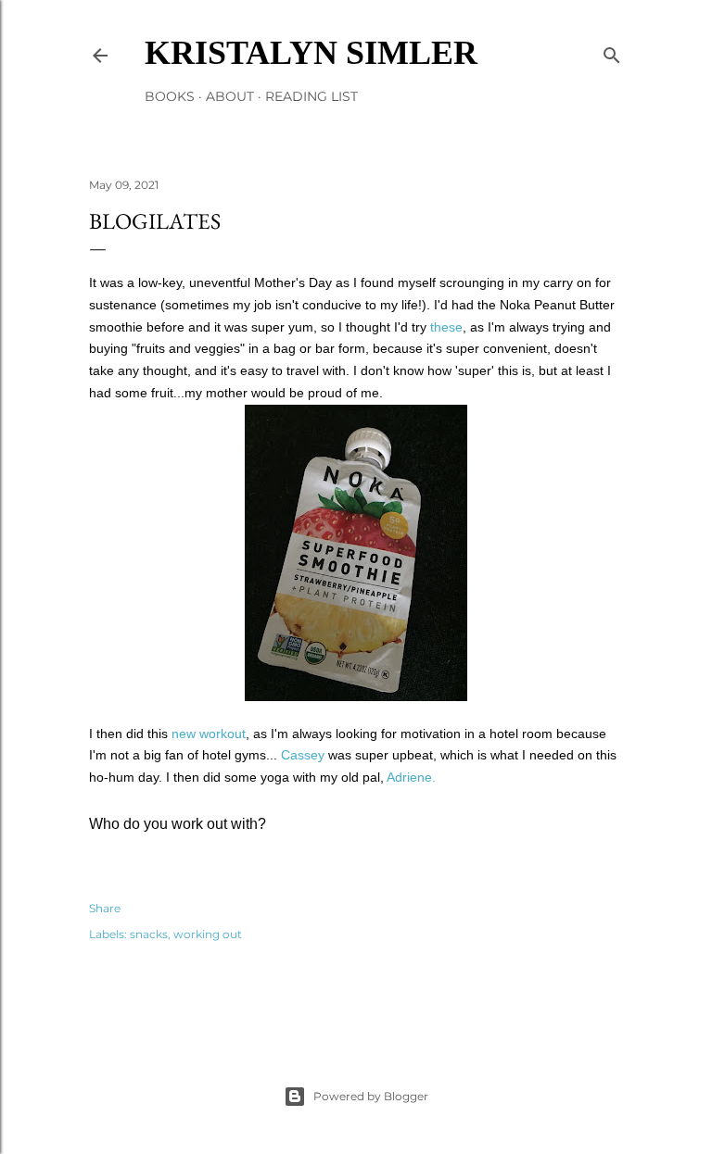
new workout (209, 733)
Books (170, 96)
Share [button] (105, 908)
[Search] (612, 51)
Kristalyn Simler (311, 52)
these (446, 327)
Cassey (302, 754)
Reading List (311, 96)
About (230, 96)
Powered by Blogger (370, 1096)
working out (207, 934)
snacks (149, 934)
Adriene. (411, 777)
